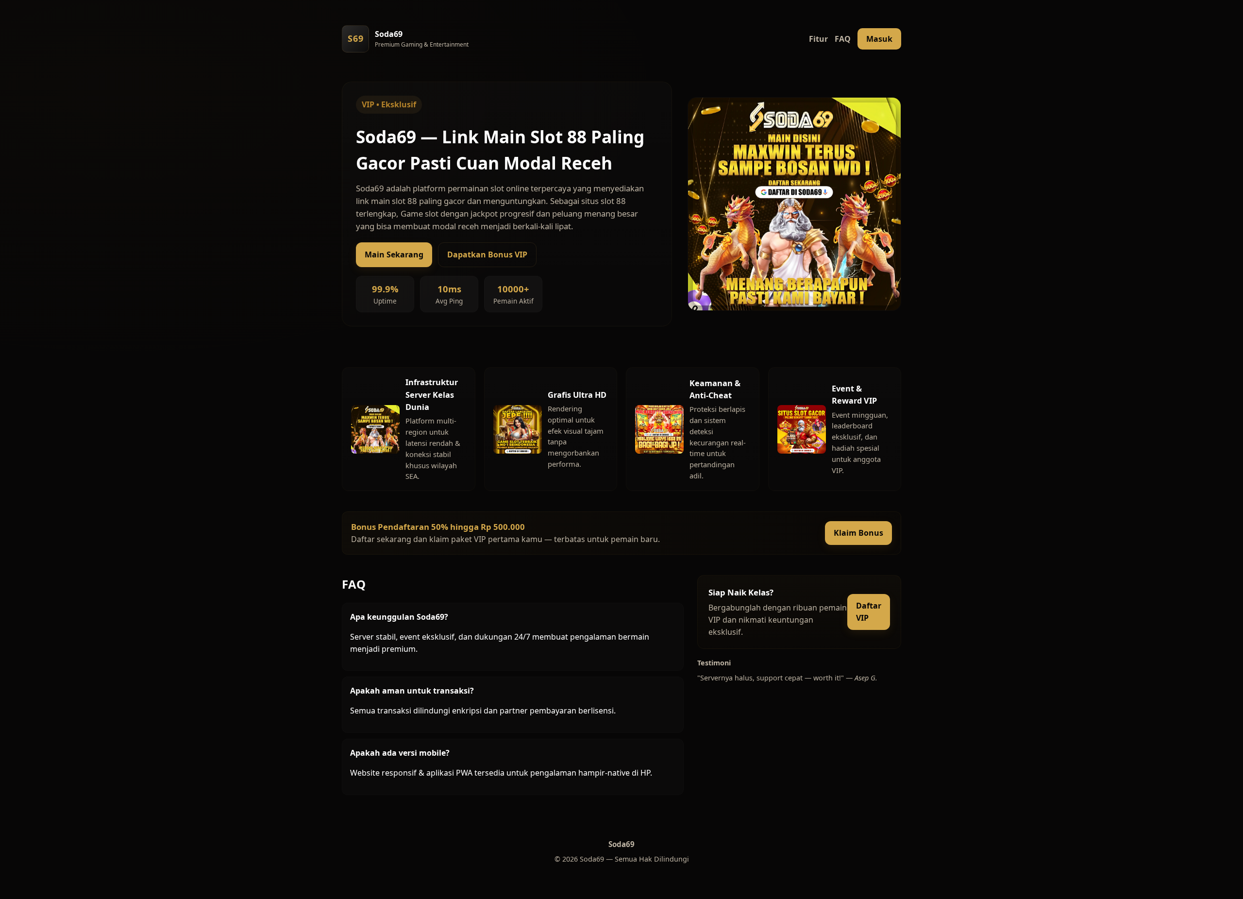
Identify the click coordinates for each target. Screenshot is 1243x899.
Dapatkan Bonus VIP (487, 254)
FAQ (843, 39)
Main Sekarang (394, 254)
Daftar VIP (868, 611)
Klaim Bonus (858, 532)
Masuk (879, 39)
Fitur (818, 39)
